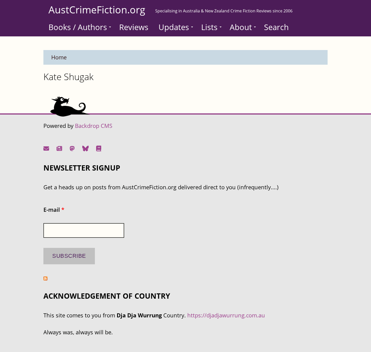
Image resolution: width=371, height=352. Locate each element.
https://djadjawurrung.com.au (226, 315)
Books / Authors (77, 27)
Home (59, 57)
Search (276, 27)
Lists (209, 27)
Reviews (133, 27)
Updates (173, 27)
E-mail (53, 210)
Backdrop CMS (93, 126)
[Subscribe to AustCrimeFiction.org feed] (45, 278)
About (241, 27)
